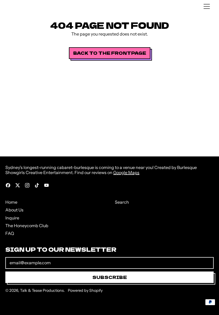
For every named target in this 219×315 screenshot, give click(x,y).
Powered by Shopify (85, 290)
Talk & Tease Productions (42, 290)
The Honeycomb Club (26, 225)
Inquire (12, 217)
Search (122, 202)
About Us (14, 209)
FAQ (9, 233)
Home (11, 202)
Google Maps (126, 172)
